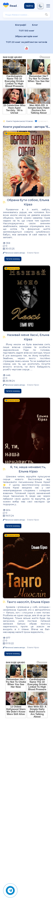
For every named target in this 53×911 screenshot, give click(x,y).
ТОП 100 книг (26, 30)
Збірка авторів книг (26, 36)
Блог (35, 24)
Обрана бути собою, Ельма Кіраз (28, 202)
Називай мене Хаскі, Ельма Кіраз (28, 337)
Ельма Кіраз (33, 252)
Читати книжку (13, 259)
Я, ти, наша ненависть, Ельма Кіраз (28, 469)
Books (15, 5)
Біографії (20, 24)
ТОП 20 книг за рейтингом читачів (26, 42)
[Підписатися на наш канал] (26, 48)
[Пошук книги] (46, 15)
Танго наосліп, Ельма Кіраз (28, 602)
